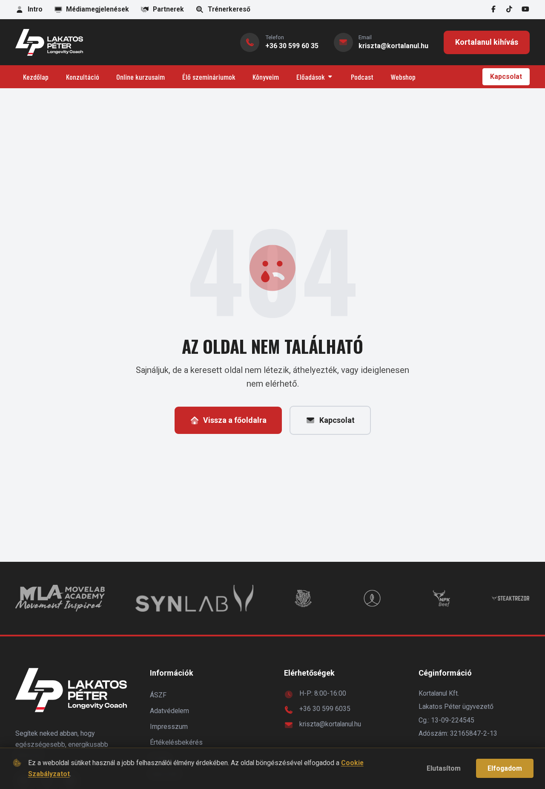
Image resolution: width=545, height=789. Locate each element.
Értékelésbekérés (176, 742)
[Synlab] (194, 598)
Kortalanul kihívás (486, 42)
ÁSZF (158, 695)
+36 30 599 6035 (324, 709)
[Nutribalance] (303, 598)
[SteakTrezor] (510, 598)
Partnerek (168, 9)
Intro (35, 9)
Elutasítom (444, 768)
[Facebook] (493, 9)
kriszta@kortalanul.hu (330, 724)
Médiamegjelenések (97, 9)
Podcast (362, 76)
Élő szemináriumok (208, 76)
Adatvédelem (169, 711)
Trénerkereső (229, 9)
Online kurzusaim (140, 76)
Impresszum (169, 727)
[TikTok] (509, 9)
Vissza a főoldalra (235, 420)
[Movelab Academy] (60, 598)
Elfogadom (505, 768)
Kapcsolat (506, 76)
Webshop (403, 76)
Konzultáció (82, 76)
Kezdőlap (36, 76)
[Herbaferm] (372, 598)
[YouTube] (525, 9)
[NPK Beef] (441, 598)
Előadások (310, 76)
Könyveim (265, 76)
